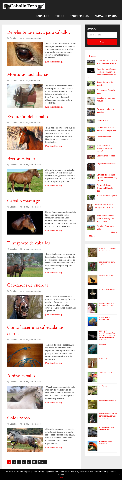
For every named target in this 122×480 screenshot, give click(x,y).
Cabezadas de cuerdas (27, 285)
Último (92, 236)
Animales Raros (106, 16)
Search (102, 42)
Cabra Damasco (104, 137)
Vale (61, 477)
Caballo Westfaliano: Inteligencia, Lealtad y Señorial (108, 416)
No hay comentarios (32, 38)
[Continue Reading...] (54, 62)
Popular (92, 56)
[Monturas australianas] (25, 96)
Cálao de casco (105, 372)
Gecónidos (103, 386)
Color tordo (18, 418)
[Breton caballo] (25, 180)
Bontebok (103, 359)
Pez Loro (102, 345)
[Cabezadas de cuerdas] (25, 307)
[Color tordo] (25, 440)
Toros (59, 16)
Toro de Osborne (106, 276)
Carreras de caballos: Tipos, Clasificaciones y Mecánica (107, 178)
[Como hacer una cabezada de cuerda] (25, 355)
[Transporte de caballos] (25, 265)
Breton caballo (21, 159)
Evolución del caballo (27, 117)
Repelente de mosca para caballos (38, 32)
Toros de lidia (102, 120)
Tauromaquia (79, 16)
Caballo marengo (23, 201)
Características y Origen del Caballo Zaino (105, 188)
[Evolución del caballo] (25, 138)
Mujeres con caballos (106, 164)
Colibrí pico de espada (108, 400)
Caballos (42, 16)
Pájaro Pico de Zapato (107, 195)
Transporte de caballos (28, 243)
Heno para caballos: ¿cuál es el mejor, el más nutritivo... (105, 219)
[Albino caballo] (25, 397)
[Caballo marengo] (25, 223)
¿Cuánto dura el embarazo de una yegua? (104, 148)
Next (41, 462)
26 (34, 462)
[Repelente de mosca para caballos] (25, 54)
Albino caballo (21, 376)
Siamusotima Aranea (107, 290)
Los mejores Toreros (106, 156)
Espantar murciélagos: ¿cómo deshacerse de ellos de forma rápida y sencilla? (107, 335)
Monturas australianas (27, 74)
